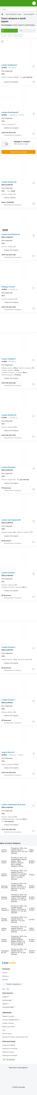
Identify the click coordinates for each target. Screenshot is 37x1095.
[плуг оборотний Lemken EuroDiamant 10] (18, 221)
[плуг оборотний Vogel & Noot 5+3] (18, 739)
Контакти (5, 979)
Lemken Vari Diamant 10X (11, 520)
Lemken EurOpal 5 (8, 647)
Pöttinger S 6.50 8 (8, 287)
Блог (3, 1030)
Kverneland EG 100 (5, 951)
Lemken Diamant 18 (8, 182)
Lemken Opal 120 (4, 874)
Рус (8, 989)
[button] (34, 3)
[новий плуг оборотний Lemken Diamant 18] (18, 168)
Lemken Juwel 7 (4, 929)
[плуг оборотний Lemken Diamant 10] (18, 401)
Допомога (5, 976)
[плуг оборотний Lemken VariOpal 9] (18, 345)
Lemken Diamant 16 (5, 909)
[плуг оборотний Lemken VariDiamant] (18, 51)
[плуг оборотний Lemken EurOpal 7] (18, 559)
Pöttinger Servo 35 (4, 919)
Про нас (5, 972)
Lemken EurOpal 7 (8, 573)
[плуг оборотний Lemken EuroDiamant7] (18, 99)
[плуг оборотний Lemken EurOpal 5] (18, 634)
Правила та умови (8, 1016)
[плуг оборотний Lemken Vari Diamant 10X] (18, 506)
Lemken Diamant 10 (8, 415)
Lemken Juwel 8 (4, 862)
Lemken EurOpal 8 (8, 467)
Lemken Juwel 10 (4, 940)
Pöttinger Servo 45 (4, 898)
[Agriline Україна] (12, 3)
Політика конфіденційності (10, 1019)
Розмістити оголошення (18, 152)
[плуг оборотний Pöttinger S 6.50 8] (18, 273)
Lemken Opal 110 (4, 850)
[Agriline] (2, 14)
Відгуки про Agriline (8, 1026)
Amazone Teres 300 (4, 886)
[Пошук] (34, 9)
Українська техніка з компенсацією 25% (15, 1037)
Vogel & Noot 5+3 (7, 752)
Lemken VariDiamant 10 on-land (13, 804)
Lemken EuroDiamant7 (10, 112)
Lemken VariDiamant (9, 65)
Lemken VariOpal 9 (8, 359)
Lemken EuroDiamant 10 (10, 234)
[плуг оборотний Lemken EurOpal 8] (18, 454)
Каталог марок (7, 1033)
